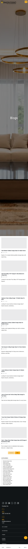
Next (17, 452)
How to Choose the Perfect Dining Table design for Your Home (13, 395)
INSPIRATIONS (8, 547)
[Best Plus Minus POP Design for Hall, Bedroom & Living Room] (14, 266)
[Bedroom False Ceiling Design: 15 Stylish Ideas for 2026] (14, 290)
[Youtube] (9, 503)
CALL (19, 547)
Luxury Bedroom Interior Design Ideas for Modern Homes (12, 370)
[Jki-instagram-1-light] (6, 503)
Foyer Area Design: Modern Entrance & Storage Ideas (13, 417)
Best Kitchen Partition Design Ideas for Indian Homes (13, 250)
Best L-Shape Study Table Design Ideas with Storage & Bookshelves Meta (14, 440)
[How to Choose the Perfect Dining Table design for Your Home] (14, 386)
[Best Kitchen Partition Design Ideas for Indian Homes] (14, 242)
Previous (11, 452)
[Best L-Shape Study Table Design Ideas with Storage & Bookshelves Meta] (14, 432)
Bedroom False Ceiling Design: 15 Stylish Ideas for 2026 (13, 298)
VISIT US (25, 547)
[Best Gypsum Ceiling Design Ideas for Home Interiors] (14, 339)
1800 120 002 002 (6, 513)
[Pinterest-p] (15, 503)
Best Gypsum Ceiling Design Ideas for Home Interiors (13, 347)
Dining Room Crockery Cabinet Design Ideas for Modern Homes (12, 323)
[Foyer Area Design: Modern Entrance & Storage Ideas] (14, 409)
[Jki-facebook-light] (3, 503)
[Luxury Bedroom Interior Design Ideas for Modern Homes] (14, 362)
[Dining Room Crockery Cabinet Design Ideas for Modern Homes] (14, 314)
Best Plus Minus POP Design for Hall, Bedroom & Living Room (12, 274)
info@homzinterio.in (6, 521)
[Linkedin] (18, 503)
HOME (3, 547)
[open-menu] (26, 2)
